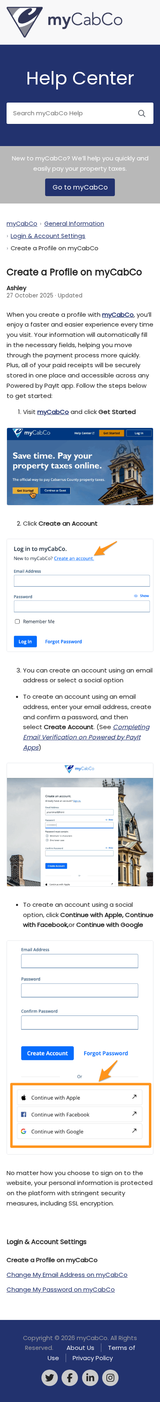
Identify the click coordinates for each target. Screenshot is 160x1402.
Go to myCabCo (80, 187)
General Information (74, 224)
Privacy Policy (93, 1358)
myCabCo (22, 224)
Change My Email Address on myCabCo (67, 1274)
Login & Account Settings (48, 236)
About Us (80, 1347)
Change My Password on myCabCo (61, 1289)
